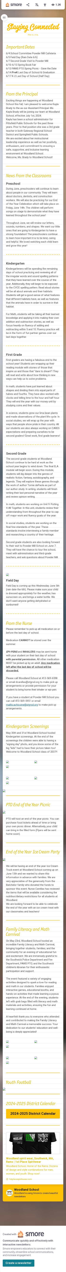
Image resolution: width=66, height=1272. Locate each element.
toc (4, 17)
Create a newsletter (18, 1263)
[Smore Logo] (13, 4)
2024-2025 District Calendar (33, 1114)
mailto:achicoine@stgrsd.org (22, 704)
